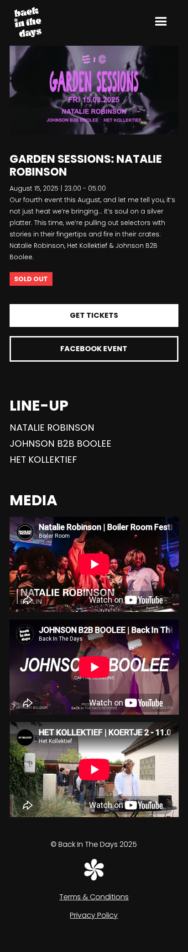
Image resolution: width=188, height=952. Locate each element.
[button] (161, 22)
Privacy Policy (94, 915)
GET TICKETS (94, 315)
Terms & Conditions (94, 897)
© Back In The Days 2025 (94, 844)
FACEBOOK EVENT (93, 348)
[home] (26, 22)
